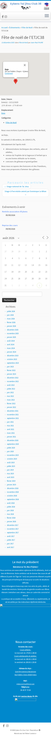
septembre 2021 (13, 418)
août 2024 (10, 341)
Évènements (14, 27)
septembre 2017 (13, 532)
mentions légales (26, 696)
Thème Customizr (30, 733)
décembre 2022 (12, 378)
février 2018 (11, 518)
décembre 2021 (12, 411)
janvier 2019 (11, 484)
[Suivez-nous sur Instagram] (6, 16)
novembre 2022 (13, 381)
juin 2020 (10, 451)
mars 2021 (11, 433)
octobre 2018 (12, 496)
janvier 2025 (11, 337)
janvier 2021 (11, 437)
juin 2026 (10, 315)
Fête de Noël (27, 27)
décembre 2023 (12, 355)
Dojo (3, 113)
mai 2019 (10, 473)
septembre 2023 (13, 363)
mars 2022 (11, 400)
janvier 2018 (11, 521)
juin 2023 (10, 366)
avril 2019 (10, 477)
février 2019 (11, 481)
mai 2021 (10, 425)
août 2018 (10, 503)
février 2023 (11, 370)
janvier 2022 (11, 407)
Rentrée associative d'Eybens (14, 211)
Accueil (4, 27)
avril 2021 (10, 429)
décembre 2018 (12, 488)
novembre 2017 (13, 529)
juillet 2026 (11, 311)
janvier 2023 (11, 374)
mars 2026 (11, 319)
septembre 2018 (13, 499)
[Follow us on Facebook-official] (3, 16)
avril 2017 (10, 547)
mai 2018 (10, 514)
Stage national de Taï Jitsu (16, 186)
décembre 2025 (12, 330)
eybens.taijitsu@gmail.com (25, 684)
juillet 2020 (11, 448)
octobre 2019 (12, 459)
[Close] (24, 65)
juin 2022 (10, 392)
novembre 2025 (13, 333)
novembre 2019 (13, 455)
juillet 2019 (11, 466)
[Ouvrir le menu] (47, 16)
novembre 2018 (13, 492)
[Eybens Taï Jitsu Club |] (25, 6)
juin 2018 (10, 510)
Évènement (9, 73)
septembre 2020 (13, 444)
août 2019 (10, 462)
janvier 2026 (11, 326)
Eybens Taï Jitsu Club (22, 730)
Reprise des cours (10, 225)
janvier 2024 (11, 352)
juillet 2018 (11, 507)
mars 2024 (11, 348)
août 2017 (10, 536)
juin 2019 (10, 470)
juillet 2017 (11, 540)
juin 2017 (10, 543)
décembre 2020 (12, 440)
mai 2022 (10, 396)
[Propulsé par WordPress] (40, 730)
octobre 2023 (12, 359)
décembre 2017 (12, 525)
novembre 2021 (13, 414)
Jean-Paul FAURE (37, 42)
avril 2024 (10, 344)
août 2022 (10, 385)
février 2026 (11, 322)
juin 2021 (10, 422)
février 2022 (11, 403)
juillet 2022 (11, 389)
